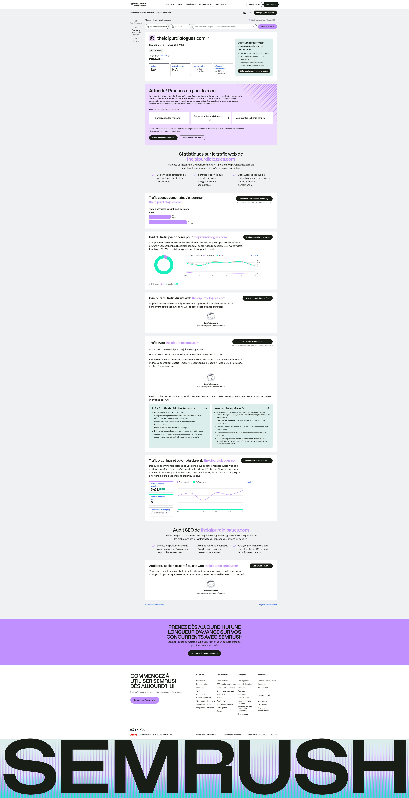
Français (273, 735)
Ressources (204, 4)
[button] (244, 12)
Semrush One (201, 681)
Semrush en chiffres (204, 704)
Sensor (219, 711)
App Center (221, 701)
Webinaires (262, 705)
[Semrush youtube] (138, 729)
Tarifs (179, 4)
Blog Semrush (263, 701)
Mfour (219, 698)
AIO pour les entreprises (226, 687)
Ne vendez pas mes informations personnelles (245, 709)
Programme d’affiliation (205, 708)
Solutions (190, 4)
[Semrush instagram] (133, 729)
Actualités (241, 687)
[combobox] (222, 26)
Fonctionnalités (202, 684)
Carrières (241, 691)
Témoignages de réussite (205, 701)
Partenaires (242, 694)
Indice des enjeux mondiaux (244, 702)
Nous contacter (243, 714)
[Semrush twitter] (143, 729)
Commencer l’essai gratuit (145, 700)
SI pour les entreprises (225, 691)
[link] (142, 12)
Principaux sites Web (225, 704)
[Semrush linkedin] (130, 729)
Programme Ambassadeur (263, 709)
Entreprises (219, 4)
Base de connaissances (267, 681)
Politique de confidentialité (206, 735)
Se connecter (254, 4)
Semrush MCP (222, 681)
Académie (262, 684)
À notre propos (243, 681)
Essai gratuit (271, 4)
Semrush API (263, 687)
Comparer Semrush (203, 698)
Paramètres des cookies (257, 735)
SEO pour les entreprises (226, 684)
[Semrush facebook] (141, 729)
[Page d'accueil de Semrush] (138, 4)
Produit (169, 4)
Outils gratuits (222, 708)
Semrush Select (243, 698)
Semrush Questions (245, 684)
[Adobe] (133, 735)
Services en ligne (156, 50)
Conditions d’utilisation (232, 735)
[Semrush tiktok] (136, 729)
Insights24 (221, 694)
